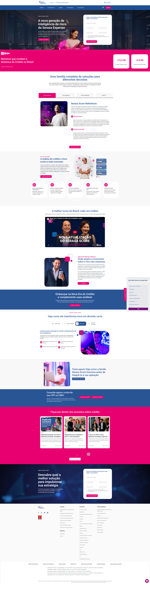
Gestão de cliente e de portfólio (65, 520)
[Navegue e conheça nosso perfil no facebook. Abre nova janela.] (38, 512)
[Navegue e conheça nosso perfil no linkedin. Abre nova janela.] (47, 512)
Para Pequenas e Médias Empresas (61, 2)
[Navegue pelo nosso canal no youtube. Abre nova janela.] (44, 512)
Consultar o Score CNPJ (97, 397)
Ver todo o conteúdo (83, 509)
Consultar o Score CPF (85, 397)
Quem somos (99, 527)
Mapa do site (73, 564)
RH (80, 556)
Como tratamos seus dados (116, 564)
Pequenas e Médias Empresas (65, 525)
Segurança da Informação (86, 564)
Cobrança (81, 519)
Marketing (81, 547)
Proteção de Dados (83, 554)
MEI (80, 549)
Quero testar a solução (75, 147)
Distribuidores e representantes (102, 518)
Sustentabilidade (100, 532)
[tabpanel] (75, 121)
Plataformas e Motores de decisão (66, 527)
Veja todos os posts (75, 459)
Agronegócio (62, 533)
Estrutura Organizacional (101, 520)
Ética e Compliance (100, 522)
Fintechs (61, 536)
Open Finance (62, 522)
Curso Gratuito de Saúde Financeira (86, 523)
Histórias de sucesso (83, 537)
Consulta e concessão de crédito (66, 515)
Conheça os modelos (43, 39)
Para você (52, 2)
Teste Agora (83, 283)
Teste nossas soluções (92, 495)
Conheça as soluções (46, 176)
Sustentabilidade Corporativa (85, 558)
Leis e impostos (82, 544)
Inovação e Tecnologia (84, 542)
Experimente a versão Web (78, 378)
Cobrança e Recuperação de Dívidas (66, 518)
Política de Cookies (101, 564)
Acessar (108, 7)
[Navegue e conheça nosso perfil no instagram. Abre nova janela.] (41, 512)
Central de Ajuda (62, 564)
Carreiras (81, 516)
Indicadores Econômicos (84, 540)
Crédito (81, 521)
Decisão (81, 526)
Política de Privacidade (33, 564)
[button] (103, 7)
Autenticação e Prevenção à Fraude (66, 513)
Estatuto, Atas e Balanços (48, 564)
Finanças (81, 533)
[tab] (47, 95)
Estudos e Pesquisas (83, 530)
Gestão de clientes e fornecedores (86, 535)
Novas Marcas (99, 525)
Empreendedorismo (83, 528)
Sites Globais (108, 2)
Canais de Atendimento (101, 513)
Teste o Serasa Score (91, 41)
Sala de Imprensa (100, 529)
